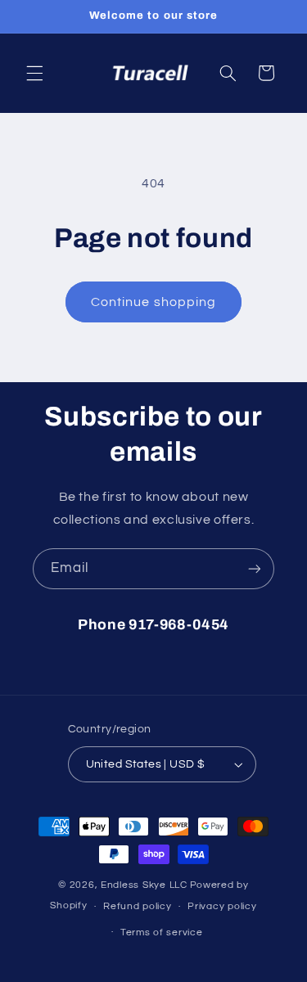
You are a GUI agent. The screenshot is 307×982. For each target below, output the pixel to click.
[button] (34, 73)
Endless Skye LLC (144, 885)
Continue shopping (153, 302)
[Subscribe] (254, 568)
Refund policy (137, 906)
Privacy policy (221, 906)
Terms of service (161, 932)
